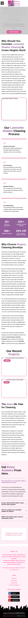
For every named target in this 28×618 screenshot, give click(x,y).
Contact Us (14, 578)
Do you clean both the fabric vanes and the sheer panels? (12, 503)
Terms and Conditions (14, 585)
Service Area (14, 580)
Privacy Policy (14, 582)
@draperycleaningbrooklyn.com (9, 616)
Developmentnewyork (20, 613)
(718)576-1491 (15, 569)
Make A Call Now (14, 31)
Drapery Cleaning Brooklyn (9, 612)
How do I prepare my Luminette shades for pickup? (11, 510)
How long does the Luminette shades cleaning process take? (13, 481)
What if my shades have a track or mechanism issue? (12, 517)
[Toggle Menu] (2, 3)
